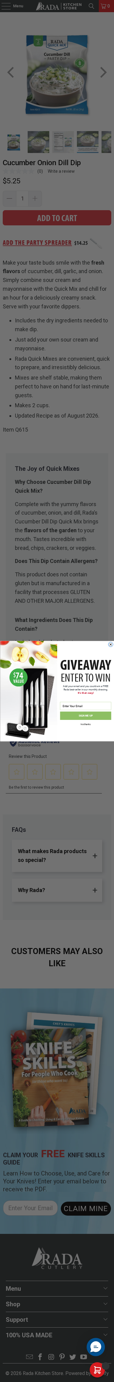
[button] (96, 1347)
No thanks (86, 724)
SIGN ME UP (85, 715)
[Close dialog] (110, 644)
